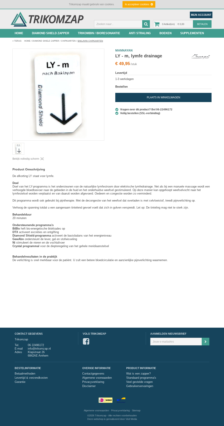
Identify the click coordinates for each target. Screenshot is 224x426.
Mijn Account (201, 14)
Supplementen (192, 33)
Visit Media (131, 419)
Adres (18, 352)
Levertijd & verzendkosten (31, 377)
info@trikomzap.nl (39, 348)
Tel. (17, 345)
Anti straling (140, 33)
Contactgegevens (93, 373)
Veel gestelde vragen (139, 382)
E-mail (19, 348)
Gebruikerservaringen (139, 386)
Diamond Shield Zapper (50, 33)
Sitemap (136, 410)
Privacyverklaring (93, 382)
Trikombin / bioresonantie (99, 33)
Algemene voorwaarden (97, 377)
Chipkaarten (68, 41)
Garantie (20, 382)
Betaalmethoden (25, 373)
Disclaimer (89, 386)
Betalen (202, 24)
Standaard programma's (141, 377)
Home (19, 33)
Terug (16, 41)
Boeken (165, 33)
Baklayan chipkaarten (90, 41)
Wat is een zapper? (138, 373)
